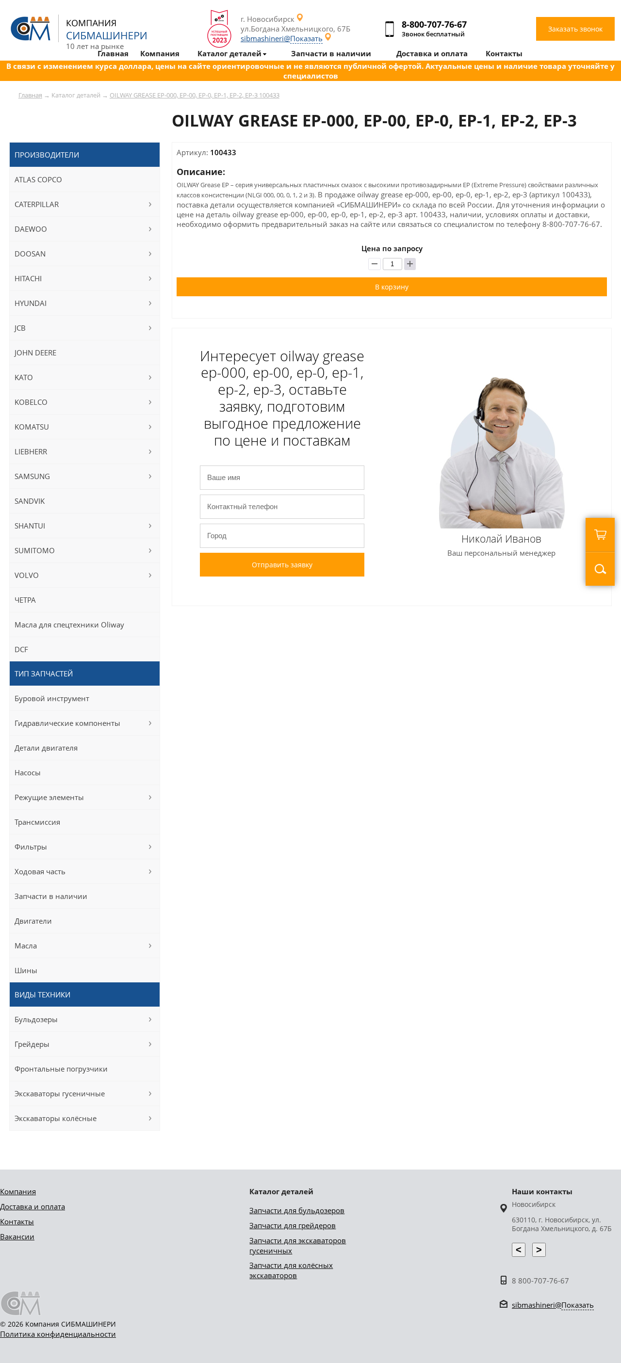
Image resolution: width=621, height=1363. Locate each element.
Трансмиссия (37, 822)
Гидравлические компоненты (67, 723)
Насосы (28, 772)
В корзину (392, 286)
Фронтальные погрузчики (61, 1069)
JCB (20, 328)
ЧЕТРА (25, 600)
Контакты (17, 1221)
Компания (18, 1191)
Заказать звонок (575, 28)
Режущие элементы (49, 797)
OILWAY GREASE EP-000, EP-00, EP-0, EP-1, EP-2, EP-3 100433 (194, 95)
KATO (24, 377)
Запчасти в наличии (51, 896)
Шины (26, 970)
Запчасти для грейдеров (292, 1225)
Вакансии (17, 1236)
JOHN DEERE (35, 352)
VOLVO (27, 575)
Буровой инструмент (52, 698)
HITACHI (28, 278)
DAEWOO (31, 229)
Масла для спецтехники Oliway (69, 624)
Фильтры (31, 846)
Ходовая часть (40, 871)
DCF (21, 649)
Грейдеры (32, 1044)
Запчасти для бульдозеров (296, 1210)
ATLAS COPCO (38, 179)
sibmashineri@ (282, 38)
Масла (26, 945)
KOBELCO (31, 402)
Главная (30, 95)
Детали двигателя (46, 748)
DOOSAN (30, 253)
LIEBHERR (31, 451)
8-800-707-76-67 (434, 24)
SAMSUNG (32, 476)
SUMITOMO (35, 550)
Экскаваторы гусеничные (60, 1093)
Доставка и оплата (32, 1206)
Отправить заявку (282, 564)
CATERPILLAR (37, 204)
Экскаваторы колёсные (56, 1118)
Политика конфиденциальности (58, 1334)
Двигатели (33, 921)
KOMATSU (32, 427)
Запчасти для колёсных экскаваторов (291, 1270)
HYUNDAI (31, 303)
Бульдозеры (36, 1019)
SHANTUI (30, 525)
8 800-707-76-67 (540, 1280)
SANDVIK (30, 501)
